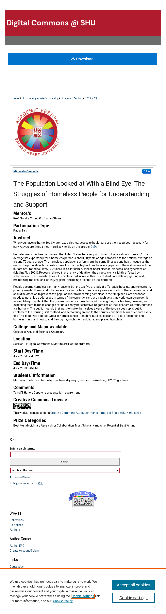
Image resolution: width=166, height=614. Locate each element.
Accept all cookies (133, 584)
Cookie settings (83, 596)
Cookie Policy (63, 601)
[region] (83, 591)
